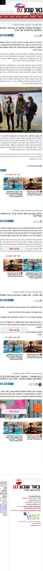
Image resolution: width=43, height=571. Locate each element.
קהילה (18, 17)
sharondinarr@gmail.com (32, 508)
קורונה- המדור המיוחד (22, 25)
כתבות (5, 489)
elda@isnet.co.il (35, 525)
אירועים (5, 501)
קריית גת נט (3, 512)
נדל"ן (6, 17)
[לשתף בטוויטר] (5, 36)
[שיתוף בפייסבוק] (11, 36)
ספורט (25, 17)
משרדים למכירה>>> (34, 166)
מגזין (12, 17)
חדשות (33, 17)
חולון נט (4, 514)
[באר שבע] (29, 14)
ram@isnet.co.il (34, 500)
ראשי (40, 17)
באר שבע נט (37, 25)
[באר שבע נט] (27, 491)
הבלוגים (4, 490)
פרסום (5, 515)
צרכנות (5, 494)
